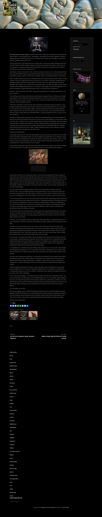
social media (13, 468)
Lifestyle (12, 420)
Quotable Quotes (15, 451)
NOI (11, 431)
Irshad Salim (13, 410)
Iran (11, 407)
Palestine (12, 441)
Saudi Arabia (13, 461)
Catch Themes (66, 507)
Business (12, 383)
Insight (12, 403)
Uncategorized (14, 478)
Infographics (69, 8)
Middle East (13, 424)
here (14, 303)
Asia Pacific (13, 362)
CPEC (76, 8)
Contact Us (81, 8)
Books (11, 379)
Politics (12, 448)
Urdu (11, 482)
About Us (89, 8)
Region (12, 455)
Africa (11, 355)
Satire (11, 458)
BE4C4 (11, 376)
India (11, 400)
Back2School (13, 366)
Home (56, 8)
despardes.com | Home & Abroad (31, 8)
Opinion (12, 434)
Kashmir (12, 413)
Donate (95, 8)
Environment (13, 390)
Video (11, 489)
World (11, 496)
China (11, 386)
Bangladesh (13, 369)
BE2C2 (11, 372)
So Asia (12, 465)
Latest (11, 417)
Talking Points (14, 475)
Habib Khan (13, 393)
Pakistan (12, 437)
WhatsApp (13, 492)
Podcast (12, 444)
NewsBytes (13, 427)
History (12, 396)
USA (11, 485)
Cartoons (62, 8)
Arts (12, 325)
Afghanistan (13, 352)
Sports (11, 472)
